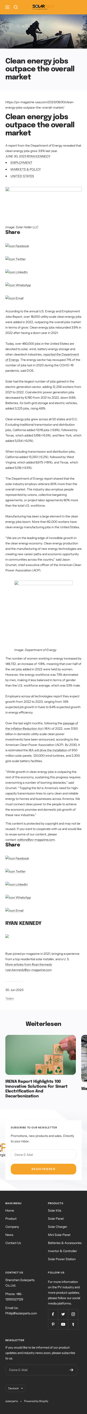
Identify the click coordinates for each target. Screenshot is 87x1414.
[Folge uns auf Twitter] (63, 1314)
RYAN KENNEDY (38, 156)
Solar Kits (54, 1210)
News (9, 1235)
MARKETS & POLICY (25, 169)
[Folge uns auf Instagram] (73, 1314)
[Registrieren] (71, 1369)
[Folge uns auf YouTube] (63, 1324)
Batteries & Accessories (65, 1243)
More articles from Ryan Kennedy (28, 964)
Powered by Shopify (36, 1401)
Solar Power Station (62, 1259)
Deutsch (13, 1388)
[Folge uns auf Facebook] (53, 1314)
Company (12, 1227)
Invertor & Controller (62, 1251)
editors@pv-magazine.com (36, 840)
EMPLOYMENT (21, 163)
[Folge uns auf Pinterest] (53, 1324)
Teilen (9, 998)
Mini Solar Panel (59, 1235)
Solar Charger (57, 1227)
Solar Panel (56, 1219)
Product (11, 1219)
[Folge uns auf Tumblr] (73, 1324)
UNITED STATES (22, 176)
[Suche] (16, 7)
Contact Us (13, 1243)
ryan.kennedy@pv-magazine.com (28, 970)
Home (9, 1210)
